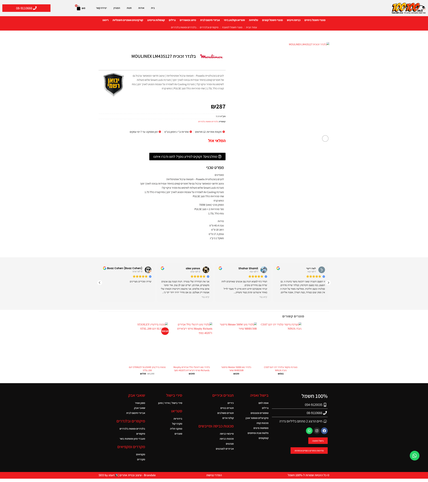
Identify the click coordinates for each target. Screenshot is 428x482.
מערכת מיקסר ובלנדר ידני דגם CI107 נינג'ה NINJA (280, 369)
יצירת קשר (101, 8)
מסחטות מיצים (261, 428)
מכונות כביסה (227, 438)
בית (153, 8)
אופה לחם (263, 403)
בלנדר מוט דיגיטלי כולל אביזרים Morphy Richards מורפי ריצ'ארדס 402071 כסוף (191, 369)
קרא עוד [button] (263, 297)
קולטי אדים (228, 418)
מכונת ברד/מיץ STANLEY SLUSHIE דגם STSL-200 (147, 369)
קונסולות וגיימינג (156, 20)
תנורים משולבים (225, 413)
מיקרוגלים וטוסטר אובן (257, 418)
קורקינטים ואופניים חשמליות (128, 20)
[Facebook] (324, 430)
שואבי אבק (139, 408)
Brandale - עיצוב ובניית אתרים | (137, 475)
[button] (325, 138)
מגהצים (230, 443)
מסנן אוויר (140, 403)
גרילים (172, 20)
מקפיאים (140, 454)
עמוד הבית (251, 27)
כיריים (231, 403)
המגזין (117, 8)
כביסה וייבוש (293, 20)
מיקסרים (140, 433)
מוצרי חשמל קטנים (272, 20)
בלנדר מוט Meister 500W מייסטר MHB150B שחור (236, 369)
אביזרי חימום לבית (210, 20)
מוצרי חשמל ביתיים (315, 20)
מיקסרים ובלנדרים (209, 27)
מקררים (141, 459)
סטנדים (178, 433)
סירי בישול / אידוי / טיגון (170, 403)
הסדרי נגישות (214, 475)
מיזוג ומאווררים (188, 20)
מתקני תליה (176, 428)
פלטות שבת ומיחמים (258, 433)
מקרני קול (177, 423)
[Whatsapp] (309, 430)
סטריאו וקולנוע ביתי (234, 20)
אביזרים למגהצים (225, 448)
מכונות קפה (262, 423)
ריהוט (105, 20)
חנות (129, 8)
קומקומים (264, 438)
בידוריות (178, 418)
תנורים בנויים (227, 408)
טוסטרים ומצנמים (260, 413)
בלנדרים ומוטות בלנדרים (183, 27)
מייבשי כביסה (227, 433)
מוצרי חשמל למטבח (232, 27)
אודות (141, 8)
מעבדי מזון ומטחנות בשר (132, 438)
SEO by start (107, 475)
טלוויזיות (253, 20)
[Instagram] (316, 430)
